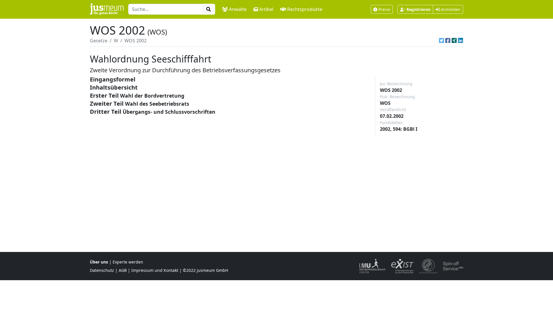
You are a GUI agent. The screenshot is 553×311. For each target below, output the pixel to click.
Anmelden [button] (450, 9)
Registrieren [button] (418, 9)
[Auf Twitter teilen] (441, 40)
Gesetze (98, 40)
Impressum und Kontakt (154, 270)
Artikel (266, 9)
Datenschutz (102, 270)
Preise (384, 9)
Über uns (99, 262)
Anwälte (238, 9)
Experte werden (128, 262)
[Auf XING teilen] (454, 40)
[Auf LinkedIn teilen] (460, 40)
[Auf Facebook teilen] (447, 40)
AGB (123, 270)
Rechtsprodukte (304, 9)
